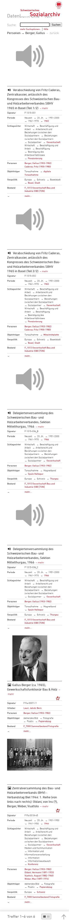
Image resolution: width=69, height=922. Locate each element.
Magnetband (50, 470)
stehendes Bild (31, 717)
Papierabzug (45, 721)
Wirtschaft (30, 125)
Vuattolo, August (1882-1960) (39, 875)
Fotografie (48, 717)
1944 (46, 823)
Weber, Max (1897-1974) (37, 878)
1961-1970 (33, 120)
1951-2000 (53, 117)
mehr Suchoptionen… (30, 29)
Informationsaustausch (39, 860)
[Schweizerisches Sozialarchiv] (41, 8)
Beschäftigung (43, 148)
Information (33, 857)
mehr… (28, 195)
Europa (28, 179)
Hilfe (46, 29)
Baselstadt (55, 179)
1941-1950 (33, 823)
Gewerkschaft (53, 142)
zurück (54, 33)
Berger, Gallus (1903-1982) (38, 163)
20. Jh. (40, 117)
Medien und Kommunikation (38, 847)
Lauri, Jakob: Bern (33, 708)
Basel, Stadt (34, 182)
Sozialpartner (34, 142)
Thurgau (54, 478)
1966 (46, 439)
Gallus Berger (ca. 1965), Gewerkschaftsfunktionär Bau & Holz (32, 687)
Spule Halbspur (35, 473)
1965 (46, 120)
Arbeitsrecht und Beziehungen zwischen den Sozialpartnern (38, 132)
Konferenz (33, 864)
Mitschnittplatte (51, 334)
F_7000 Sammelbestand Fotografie (41, 726)
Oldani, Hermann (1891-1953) (39, 872)
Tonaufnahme (31, 171)
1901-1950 (53, 820)
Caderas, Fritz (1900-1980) (38, 166)
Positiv (30, 721)
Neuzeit (28, 117)
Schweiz (41, 179)
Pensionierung (35, 158)
